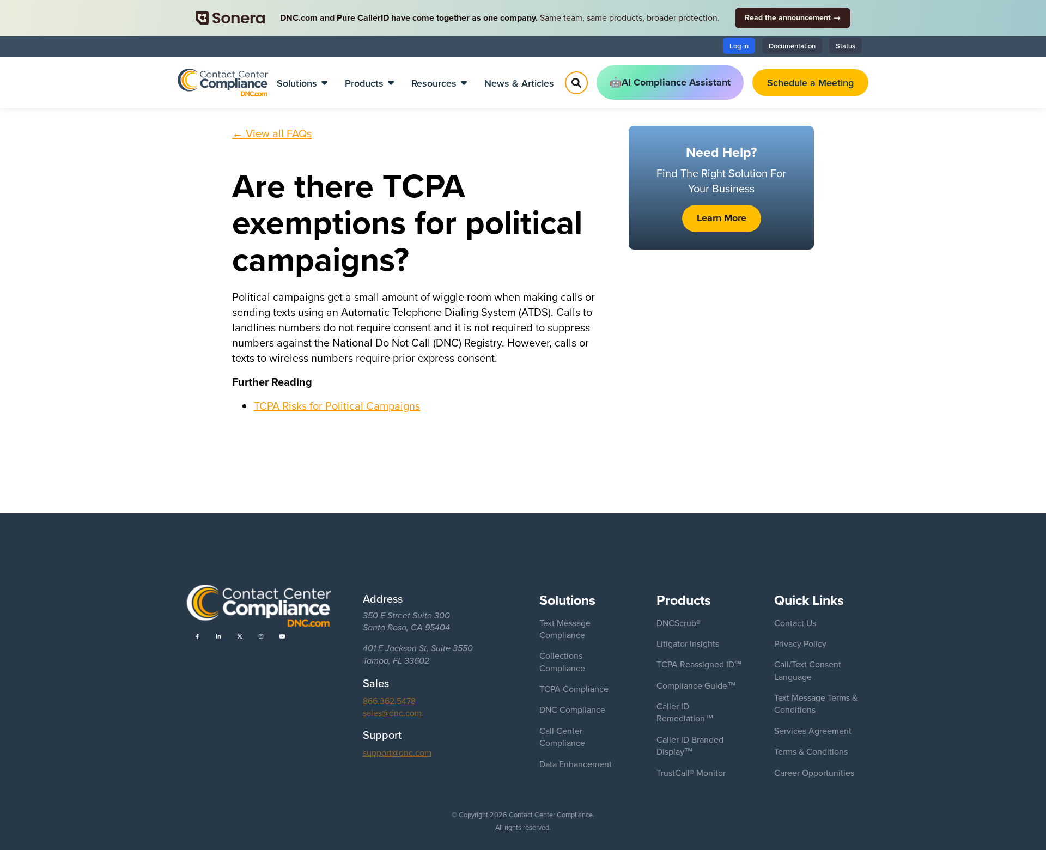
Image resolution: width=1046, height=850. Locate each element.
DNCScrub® (678, 623)
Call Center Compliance (562, 737)
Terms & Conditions (811, 751)
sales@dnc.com (392, 713)
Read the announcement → (793, 17)
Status (845, 46)
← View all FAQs (272, 133)
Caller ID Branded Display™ (689, 745)
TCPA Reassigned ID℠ (698, 664)
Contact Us (795, 623)
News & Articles (519, 83)
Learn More (721, 218)
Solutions (297, 83)
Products (364, 83)
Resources (434, 83)
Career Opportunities (814, 773)
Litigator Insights (687, 643)
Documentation (792, 46)
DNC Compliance (572, 709)
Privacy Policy (800, 643)
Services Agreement (813, 731)
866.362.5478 (389, 701)
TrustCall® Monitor (691, 773)
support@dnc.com (397, 752)
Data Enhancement (575, 764)
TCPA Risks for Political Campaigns (337, 406)
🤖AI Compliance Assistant (670, 82)
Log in (739, 46)
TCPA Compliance (574, 689)
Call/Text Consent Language (807, 670)
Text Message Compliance (565, 629)
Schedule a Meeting (810, 82)
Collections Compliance (562, 661)
